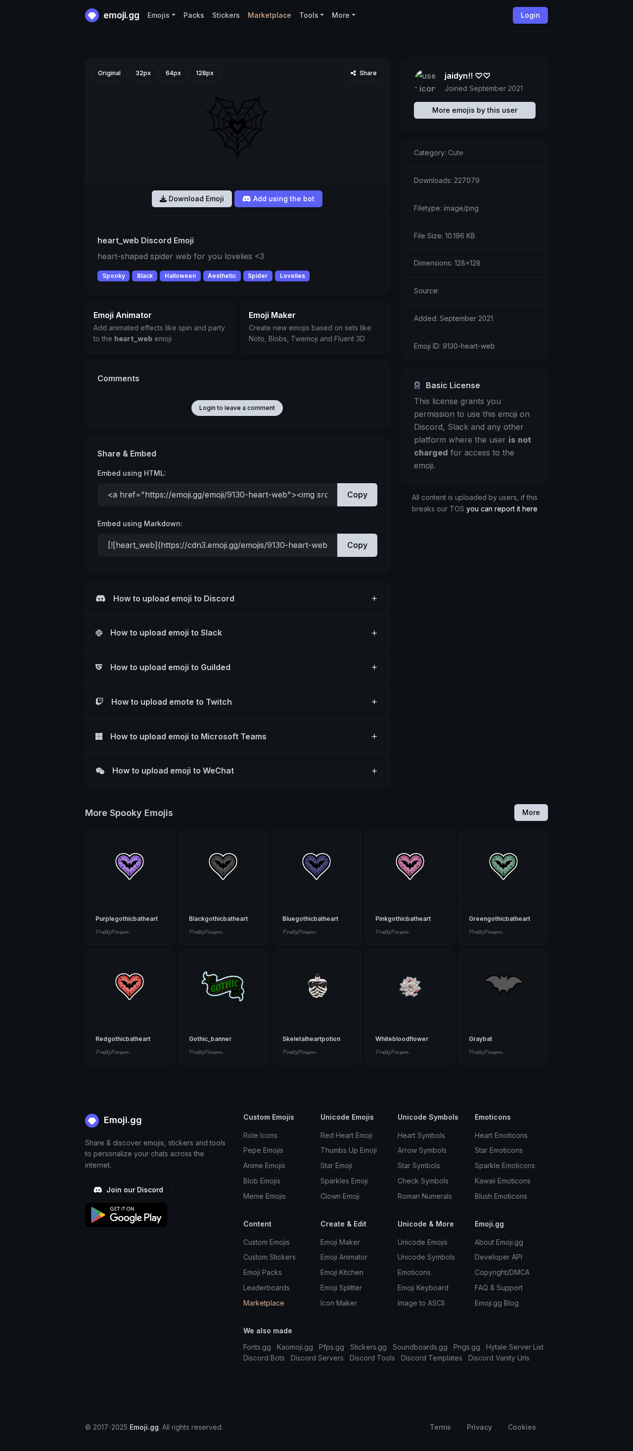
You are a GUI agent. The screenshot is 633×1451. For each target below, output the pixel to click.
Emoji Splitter (341, 1287)
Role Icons (260, 1135)
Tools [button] (308, 15)
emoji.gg (120, 15)
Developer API (498, 1257)
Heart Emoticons (501, 1135)
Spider (258, 275)
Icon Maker (338, 1303)
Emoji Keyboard (423, 1287)
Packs (193, 15)
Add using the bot (283, 198)
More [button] (341, 15)
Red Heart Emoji (346, 1135)
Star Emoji (336, 1165)
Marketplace (269, 15)
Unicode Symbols (426, 1257)
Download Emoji (195, 198)
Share (367, 73)
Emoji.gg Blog (497, 1303)
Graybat (480, 1039)
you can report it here (502, 508)
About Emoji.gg (499, 1242)
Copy (357, 494)
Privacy (479, 1427)
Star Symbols (419, 1165)
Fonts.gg (257, 1347)
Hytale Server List (514, 1347)
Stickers (226, 15)
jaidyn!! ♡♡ (468, 76)
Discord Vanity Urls (499, 1358)
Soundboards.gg (420, 1347)
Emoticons (414, 1272)
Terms (440, 1427)
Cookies (522, 1427)
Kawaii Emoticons (503, 1181)
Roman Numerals (425, 1196)
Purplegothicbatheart (126, 918)
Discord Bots (264, 1358)
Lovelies (292, 275)
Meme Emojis (264, 1196)
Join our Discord (133, 1189)
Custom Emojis (266, 1242)
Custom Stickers (269, 1257)
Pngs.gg (466, 1347)
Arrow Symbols (422, 1150)
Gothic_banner (210, 1039)
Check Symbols (423, 1181)
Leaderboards (266, 1287)
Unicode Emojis (423, 1242)
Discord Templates (431, 1358)
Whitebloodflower (401, 1039)
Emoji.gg (121, 1120)
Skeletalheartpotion (311, 1039)
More (531, 812)
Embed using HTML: (131, 473)
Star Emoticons (499, 1150)
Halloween (180, 275)
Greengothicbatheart (499, 918)
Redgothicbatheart (122, 1039)
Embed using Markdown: (139, 523)
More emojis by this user (474, 110)
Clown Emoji (340, 1196)
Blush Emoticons (501, 1196)
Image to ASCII (421, 1303)
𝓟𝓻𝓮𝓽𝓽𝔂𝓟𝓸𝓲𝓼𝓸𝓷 (111, 931)
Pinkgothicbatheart (403, 918)
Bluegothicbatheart (310, 918)
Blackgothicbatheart (218, 918)
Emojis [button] (158, 15)
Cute (455, 152)
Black (145, 275)
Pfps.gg (331, 1347)
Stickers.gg (368, 1347)
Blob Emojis (261, 1181)
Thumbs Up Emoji (348, 1150)
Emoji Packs (262, 1272)
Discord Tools (372, 1358)
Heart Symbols (421, 1135)
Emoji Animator (343, 1257)
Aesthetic (222, 275)
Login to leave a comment (237, 407)
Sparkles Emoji (344, 1181)
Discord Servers (317, 1358)
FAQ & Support (499, 1287)
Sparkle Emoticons (505, 1165)
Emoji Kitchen (341, 1272)
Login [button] (530, 15)
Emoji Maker (340, 1242)
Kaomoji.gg (295, 1347)
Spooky (113, 275)
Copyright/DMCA (502, 1272)
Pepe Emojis (263, 1150)
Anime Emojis (264, 1165)
